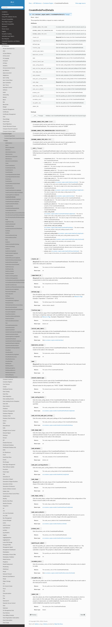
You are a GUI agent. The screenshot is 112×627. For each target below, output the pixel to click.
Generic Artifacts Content (9, 488)
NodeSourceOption (9, 273)
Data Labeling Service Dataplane (11, 401)
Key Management (7, 518)
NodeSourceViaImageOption (11, 278)
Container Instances (8, 379)
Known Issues (5, 29)
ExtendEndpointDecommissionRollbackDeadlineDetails (15, 212)
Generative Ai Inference (9, 486)
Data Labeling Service (8, 399)
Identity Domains (7, 503)
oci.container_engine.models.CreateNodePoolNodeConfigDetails (58, 410)
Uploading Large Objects (8, 36)
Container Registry (7, 382)
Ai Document (6, 55)
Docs (30, 3)
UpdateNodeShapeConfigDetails (12, 343)
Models (6, 140)
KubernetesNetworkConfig (11, 235)
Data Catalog (6, 391)
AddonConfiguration (9, 147)
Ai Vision (5, 63)
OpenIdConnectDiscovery (11, 284)
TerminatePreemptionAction (11, 325)
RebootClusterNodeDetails (11, 307)
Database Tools (6, 415)
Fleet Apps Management (9, 464)
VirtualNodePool (9, 352)
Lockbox (5, 530)
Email (4, 454)
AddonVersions (8, 158)
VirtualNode (8, 350)
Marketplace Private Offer (9, 554)
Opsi (4, 605)
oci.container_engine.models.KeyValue (53, 340)
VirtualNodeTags (8, 361)
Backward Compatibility (8, 24)
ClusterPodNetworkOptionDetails (12, 183)
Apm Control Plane (7, 80)
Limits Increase (6, 525)
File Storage (6, 462)
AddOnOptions (8, 143)
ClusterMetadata (9, 172)
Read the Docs (59, 624)
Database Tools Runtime (9, 418)
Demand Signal (6, 433)
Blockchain (5, 104)
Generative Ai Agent (8, 479)
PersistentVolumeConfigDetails (12, 289)
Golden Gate (6, 491)
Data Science (6, 406)
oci (13, 2)
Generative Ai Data (7, 484)
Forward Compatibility (7, 19)
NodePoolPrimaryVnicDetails (11, 262)
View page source (80, 3)
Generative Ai (6, 476)
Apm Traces (6, 85)
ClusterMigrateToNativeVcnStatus (12, 176)
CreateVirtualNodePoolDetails (11, 203)
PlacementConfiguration (10, 291)
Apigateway (6, 75)
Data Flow (5, 394)
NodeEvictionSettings (10, 246)
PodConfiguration (9, 293)
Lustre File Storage (7, 542)
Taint (6, 323)
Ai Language (6, 58)
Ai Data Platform (7, 53)
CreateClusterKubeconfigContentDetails (14, 192)
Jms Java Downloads (8, 513)
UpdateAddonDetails (10, 327)
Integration (5, 505)
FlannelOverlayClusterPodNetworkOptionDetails (15, 215)
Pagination (4, 43)
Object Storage (6, 581)
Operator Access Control (9, 603)
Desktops (5, 435)
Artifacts (5, 90)
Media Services (6, 559)
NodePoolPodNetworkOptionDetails (13, 260)
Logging (4, 31)
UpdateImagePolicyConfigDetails (12, 336)
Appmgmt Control (7, 87)
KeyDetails (7, 230)
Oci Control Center (7, 586)
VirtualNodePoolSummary (11, 356)
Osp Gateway (6, 613)
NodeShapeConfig (9, 269)
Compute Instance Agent (9, 131)
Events (4, 459)
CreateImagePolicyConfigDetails (12, 194)
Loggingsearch (6, 540)
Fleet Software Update (8, 467)
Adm (4, 51)
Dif (3, 440)
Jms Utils (5, 515)
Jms (4, 510)
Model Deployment (8, 564)
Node (6, 239)
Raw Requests (5, 38)
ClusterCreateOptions (10, 165)
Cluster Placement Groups (9, 126)
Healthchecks (6, 496)
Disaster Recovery (7, 442)
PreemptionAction (9, 302)
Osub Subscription (7, 620)
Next (82, 614)
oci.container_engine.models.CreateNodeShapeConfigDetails (57, 507)
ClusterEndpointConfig (10, 167)
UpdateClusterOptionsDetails (11, 334)
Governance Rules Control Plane (11, 493)
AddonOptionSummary (10, 152)
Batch (4, 99)
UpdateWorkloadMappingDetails (12, 347)
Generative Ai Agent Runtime (10, 481)
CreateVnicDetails (9, 206)
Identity (5, 498)
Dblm (4, 423)
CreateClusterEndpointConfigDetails (13, 190)
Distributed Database (8, 445)
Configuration (5, 14)
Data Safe (5, 403)
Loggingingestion (7, 537)
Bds (4, 102)
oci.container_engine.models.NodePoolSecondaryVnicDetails (59, 573)
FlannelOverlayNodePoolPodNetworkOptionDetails (15, 217)
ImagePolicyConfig (9, 221)
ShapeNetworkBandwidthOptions (12, 316)
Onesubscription (7, 593)
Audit (4, 92)
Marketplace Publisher (8, 557)
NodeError (7, 242)
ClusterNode (8, 179)
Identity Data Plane (8, 501)
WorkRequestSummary (10, 372)
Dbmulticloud (6, 425)
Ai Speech (5, 60)
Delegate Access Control (9, 430)
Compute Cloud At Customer (10, 128)
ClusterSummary (9, 185)
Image (6, 219)
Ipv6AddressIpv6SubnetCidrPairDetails (13, 228)
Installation (4, 12)
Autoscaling (6, 94)
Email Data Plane (7, 457)
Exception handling (7, 33)
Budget (4, 107)
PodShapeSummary (9, 298)
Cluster (6, 163)
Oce (4, 583)
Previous (33, 614)
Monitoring (5, 566)
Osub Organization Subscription (11, 617)
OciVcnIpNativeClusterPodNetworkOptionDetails (15, 280)
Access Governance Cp (8, 48)
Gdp (4, 474)
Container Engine (7, 133)
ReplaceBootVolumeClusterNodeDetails (14, 309)
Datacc (4, 420)
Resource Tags (78, 296)
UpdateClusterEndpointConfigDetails (13, 332)
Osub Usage (6, 622)
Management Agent (8, 547)
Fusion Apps (6, 471)
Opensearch (6, 600)
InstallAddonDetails (9, 226)
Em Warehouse (7, 452)
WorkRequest (8, 363)
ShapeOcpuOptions (9, 318)
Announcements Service (9, 68)
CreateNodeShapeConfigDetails (12, 201)
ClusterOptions (8, 181)
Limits (4, 523)
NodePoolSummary (9, 266)
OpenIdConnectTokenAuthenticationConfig (14, 287)
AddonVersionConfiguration (11, 156)
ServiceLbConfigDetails (10, 311)
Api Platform (6, 70)
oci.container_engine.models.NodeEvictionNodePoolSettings (57, 425)
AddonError (7, 149)
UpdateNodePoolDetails (10, 338)
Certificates (6, 111)
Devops (5, 437)
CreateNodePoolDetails (10, 197)
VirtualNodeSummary (10, 359)
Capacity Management (8, 109)
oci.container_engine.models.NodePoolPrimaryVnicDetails (56, 538)
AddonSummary (8, 154)
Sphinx (37, 624)
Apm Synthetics (7, 82)
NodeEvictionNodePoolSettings (12, 244)
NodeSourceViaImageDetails (11, 275)
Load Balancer (6, 527)
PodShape (7, 296)
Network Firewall (7, 574)
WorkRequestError (9, 365)
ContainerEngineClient (9, 136)
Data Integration (7, 396)
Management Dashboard (9, 549)
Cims (4, 116)
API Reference (5, 46)
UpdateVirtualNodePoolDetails (12, 345)
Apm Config (6, 77)
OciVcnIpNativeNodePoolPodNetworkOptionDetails (15, 282)
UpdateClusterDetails (10, 329)
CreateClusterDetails (9, 188)
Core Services (6, 384)
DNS (4, 450)
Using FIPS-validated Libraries (9, 16)
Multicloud (5, 569)
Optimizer (5, 608)
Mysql (4, 571)
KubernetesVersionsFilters (10, 237)
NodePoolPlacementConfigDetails (12, 257)
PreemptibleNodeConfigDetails (12, 300)
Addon (6, 145)
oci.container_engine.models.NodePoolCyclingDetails (55, 474)
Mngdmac (5, 561)
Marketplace (6, 552)
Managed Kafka (7, 544)
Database (5, 408)
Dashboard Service (7, 389)
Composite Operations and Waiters (11, 41)
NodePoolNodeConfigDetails (11, 253)
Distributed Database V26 (9, 447)
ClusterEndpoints (9, 170)
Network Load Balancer (9, 576)
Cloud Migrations (7, 124)
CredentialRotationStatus (10, 210)
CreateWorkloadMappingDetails (12, 208)
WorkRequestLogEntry (10, 368)
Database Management (9, 411)
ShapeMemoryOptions (10, 314)
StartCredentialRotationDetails (12, 320)
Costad (4, 386)
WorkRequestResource (10, 370)
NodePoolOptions (9, 255)
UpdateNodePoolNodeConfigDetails (13, 341)
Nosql (4, 578)
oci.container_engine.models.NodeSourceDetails (54, 523)
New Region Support (7, 21)
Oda (4, 591)
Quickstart (4, 26)
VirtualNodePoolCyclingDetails (12, 354)
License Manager (7, 520)
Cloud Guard (6, 121)
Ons (4, 596)
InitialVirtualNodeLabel (10, 224)
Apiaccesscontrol (7, 73)
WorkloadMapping (9, 374)
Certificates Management (9, 114)
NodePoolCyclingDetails (10, 251)
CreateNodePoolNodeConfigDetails (13, 199)
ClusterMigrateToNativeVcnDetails (12, 174)
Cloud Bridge (6, 119)
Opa (4, 598)
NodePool (7, 248)
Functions (5, 469)
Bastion (5, 97)
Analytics (5, 65)
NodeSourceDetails (9, 271)
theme (45, 624)
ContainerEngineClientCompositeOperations (14, 138)
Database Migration (8, 413)
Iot (3, 508)
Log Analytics (6, 532)
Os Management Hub (8, 610)
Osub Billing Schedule (8, 615)
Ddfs (4, 428)
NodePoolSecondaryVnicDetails (12, 264)
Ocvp (4, 588)
